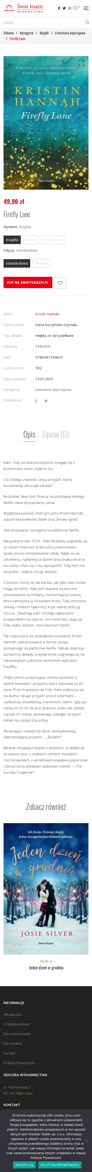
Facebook (59, 8)
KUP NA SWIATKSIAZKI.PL (28, 282)
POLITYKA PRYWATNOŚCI (60, 1165)
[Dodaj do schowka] (60, 283)
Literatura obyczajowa (53, 389)
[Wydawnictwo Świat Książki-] (24, 8)
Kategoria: (12, 389)
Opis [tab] (29, 434)
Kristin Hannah (47, 313)
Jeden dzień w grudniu (46, 967)
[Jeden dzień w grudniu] (46, 889)
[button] (80, 64)
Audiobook (53, 239)
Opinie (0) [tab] (55, 434)
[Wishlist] (75, 8)
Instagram (69, 8)
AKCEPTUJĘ (24, 1165)
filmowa (41, 263)
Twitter (64, 8)
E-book (31, 239)
